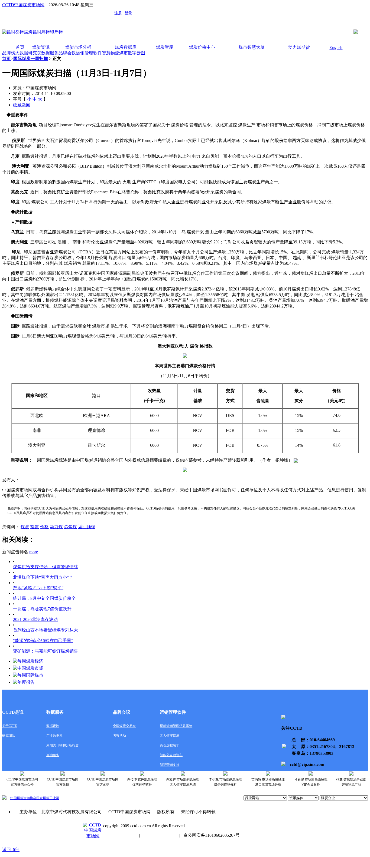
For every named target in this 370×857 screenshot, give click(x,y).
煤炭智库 (164, 47)
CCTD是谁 (13, 712)
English (335, 47)
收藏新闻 (21, 104)
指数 (34, 526)
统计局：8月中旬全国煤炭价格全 (44, 598)
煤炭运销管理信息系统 (176, 726)
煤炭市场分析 (78, 47)
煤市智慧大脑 (252, 47)
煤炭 (25, 526)
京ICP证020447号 (159, 835)
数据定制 (52, 726)
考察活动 (119, 735)
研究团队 (8, 735)
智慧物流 (110, 53)
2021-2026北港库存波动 (35, 619)
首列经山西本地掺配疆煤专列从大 (45, 630)
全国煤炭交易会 (124, 726)
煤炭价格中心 (202, 47)
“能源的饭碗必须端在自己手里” (43, 640)
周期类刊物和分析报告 (62, 745)
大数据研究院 (28, 53)
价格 (44, 526)
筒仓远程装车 (169, 745)
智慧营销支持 (169, 765)
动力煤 (56, 526)
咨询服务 (52, 755)
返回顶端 (86, 526)
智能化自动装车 (171, 755)
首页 (20, 47)
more (33, 552)
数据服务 (50, 53)
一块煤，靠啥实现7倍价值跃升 (42, 609)
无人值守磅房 (169, 735)
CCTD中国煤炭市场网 (23, 4)
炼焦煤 (70, 526)
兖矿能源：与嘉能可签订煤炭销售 (45, 651)
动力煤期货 (299, 47)
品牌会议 (67, 53)
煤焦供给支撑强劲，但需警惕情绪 (45, 566)
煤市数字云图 (132, 53)
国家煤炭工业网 (47, 798)
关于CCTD (9, 726)
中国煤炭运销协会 (23, 798)
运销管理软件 (89, 53)
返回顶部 (11, 849)
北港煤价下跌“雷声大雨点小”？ (43, 577)
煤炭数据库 (126, 47)
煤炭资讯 (41, 47)
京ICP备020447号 (119, 835)
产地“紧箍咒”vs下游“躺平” (38, 587)
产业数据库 (54, 735)
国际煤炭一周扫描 (30, 58)
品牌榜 (8, 53)
